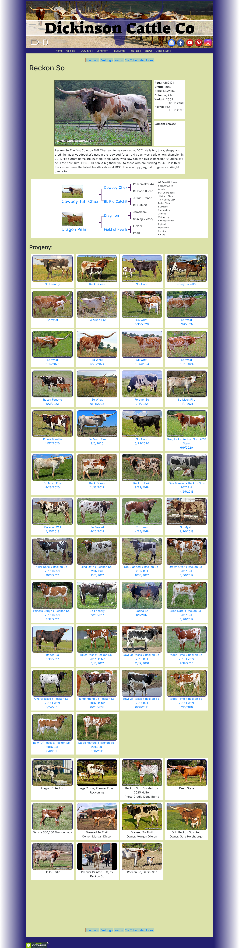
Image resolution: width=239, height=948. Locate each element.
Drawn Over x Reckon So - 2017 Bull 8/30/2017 (186, 571)
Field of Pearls (116, 229)
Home (59, 50)
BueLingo (119, 50)
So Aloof (142, 284)
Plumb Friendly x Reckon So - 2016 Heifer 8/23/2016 (97, 703)
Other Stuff (162, 50)
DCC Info (86, 50)
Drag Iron (111, 215)
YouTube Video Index (139, 60)
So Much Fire (97, 320)
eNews (148, 50)
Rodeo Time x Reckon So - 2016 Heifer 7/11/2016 (186, 703)
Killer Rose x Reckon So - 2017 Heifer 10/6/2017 (52, 571)
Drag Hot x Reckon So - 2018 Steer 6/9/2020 (186, 443)
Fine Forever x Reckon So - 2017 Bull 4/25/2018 (187, 487)
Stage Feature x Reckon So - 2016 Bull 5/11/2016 (97, 747)
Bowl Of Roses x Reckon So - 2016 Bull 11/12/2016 (141, 659)
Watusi (135, 50)
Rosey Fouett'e (186, 284)
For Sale (70, 50)
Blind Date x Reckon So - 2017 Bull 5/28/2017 (186, 615)
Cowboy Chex (115, 187)
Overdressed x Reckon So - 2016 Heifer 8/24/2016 (52, 703)
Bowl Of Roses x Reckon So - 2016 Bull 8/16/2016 (141, 703)
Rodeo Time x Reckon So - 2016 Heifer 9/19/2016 (186, 659)
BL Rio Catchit (115, 201)
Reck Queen (97, 284)
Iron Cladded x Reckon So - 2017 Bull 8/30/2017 (142, 571)
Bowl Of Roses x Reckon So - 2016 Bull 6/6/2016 (52, 747)
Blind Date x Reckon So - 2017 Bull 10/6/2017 (97, 571)
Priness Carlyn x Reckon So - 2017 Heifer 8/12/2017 (52, 615)
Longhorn (102, 50)
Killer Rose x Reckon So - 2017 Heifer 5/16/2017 (97, 659)
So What (52, 320)
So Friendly (52, 284)
